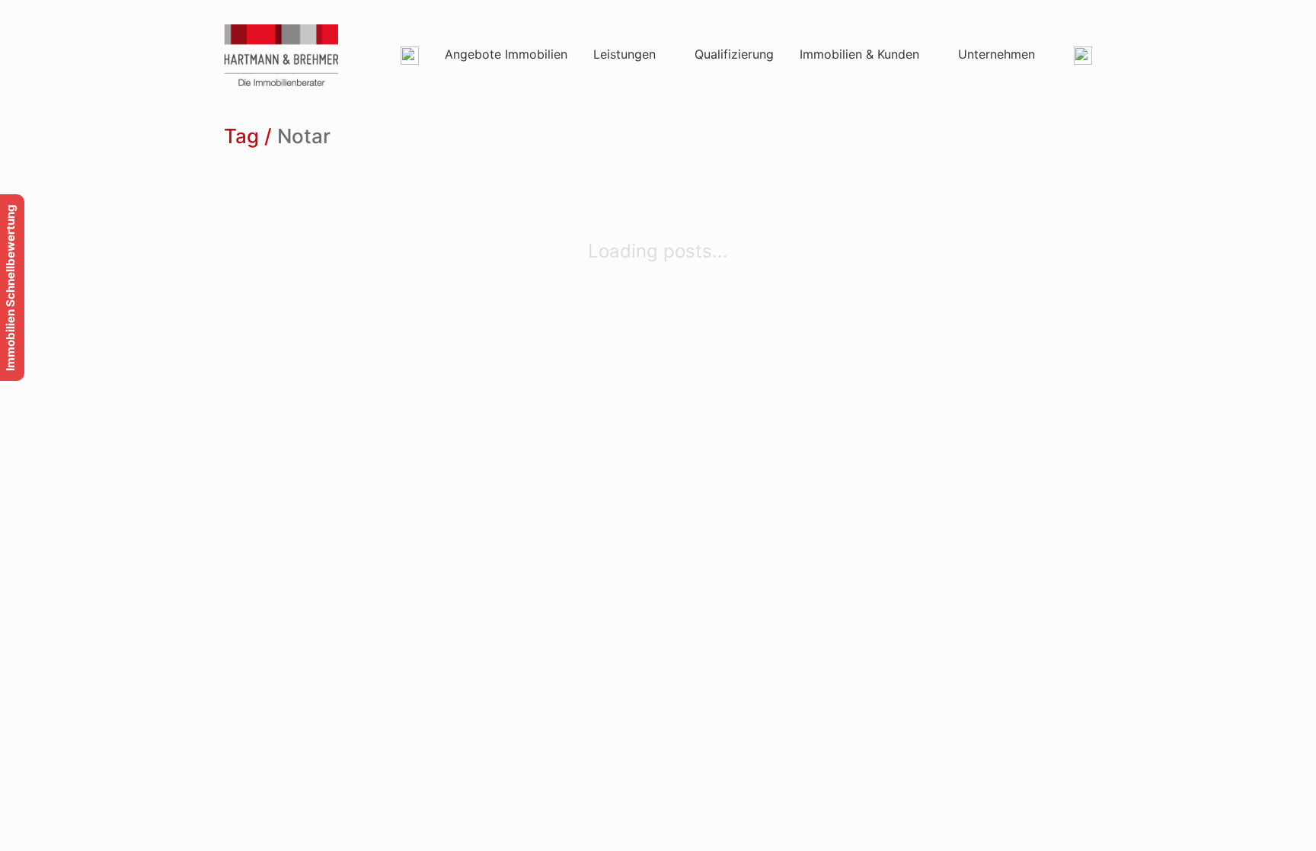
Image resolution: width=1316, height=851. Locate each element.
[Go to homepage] (281, 55)
